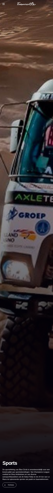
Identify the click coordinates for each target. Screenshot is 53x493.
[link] (26, 4)
